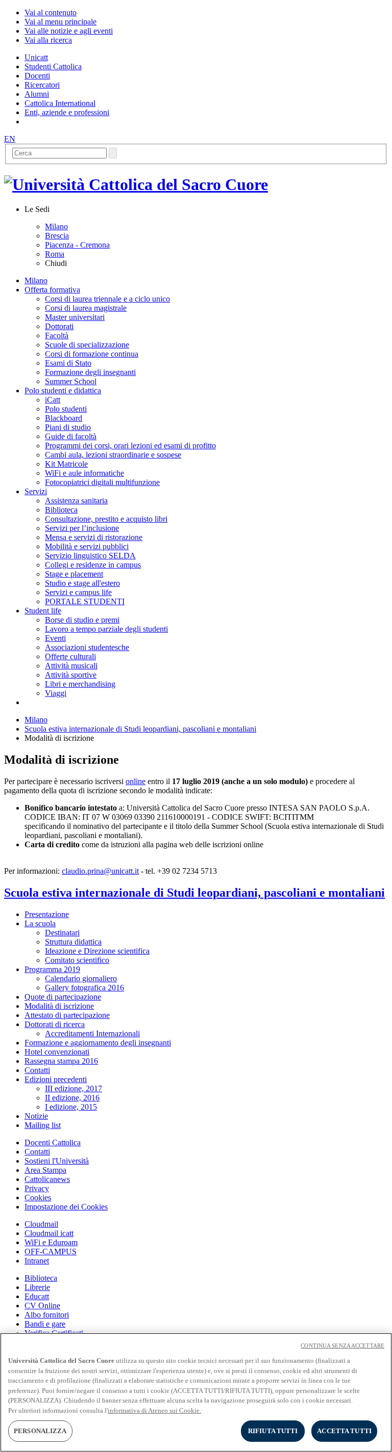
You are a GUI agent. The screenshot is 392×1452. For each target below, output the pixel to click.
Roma (54, 254)
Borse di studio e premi (82, 619)
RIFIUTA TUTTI (273, 1431)
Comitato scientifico (77, 960)
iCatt (52, 399)
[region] (196, 1392)
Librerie (37, 1287)
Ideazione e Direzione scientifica (97, 951)
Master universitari (75, 317)
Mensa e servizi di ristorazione (93, 537)
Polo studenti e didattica (62, 390)
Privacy (36, 1188)
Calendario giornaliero (81, 978)
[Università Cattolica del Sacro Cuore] (136, 184)
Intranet (36, 1260)
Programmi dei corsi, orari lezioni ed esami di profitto (130, 445)
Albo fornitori (46, 1314)
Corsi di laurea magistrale (86, 308)
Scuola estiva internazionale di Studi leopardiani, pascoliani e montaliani (140, 728)
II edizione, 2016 (72, 1097)
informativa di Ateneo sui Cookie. (154, 1410)
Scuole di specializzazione (87, 344)
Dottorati (59, 326)
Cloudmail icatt (49, 1233)
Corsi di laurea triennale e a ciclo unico (107, 298)
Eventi (55, 638)
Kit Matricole (66, 464)
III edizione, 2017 (73, 1088)
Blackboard (63, 418)
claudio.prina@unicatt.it (100, 871)
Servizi (35, 491)
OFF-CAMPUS (50, 1251)
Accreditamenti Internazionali (92, 1033)
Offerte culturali (70, 656)
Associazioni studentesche (87, 647)
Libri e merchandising (80, 684)
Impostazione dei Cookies (66, 1206)
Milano (56, 226)
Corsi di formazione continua (91, 353)
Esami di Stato (68, 363)
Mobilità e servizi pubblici (87, 546)
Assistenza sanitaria (76, 500)
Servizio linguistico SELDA (90, 555)
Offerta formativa (52, 289)
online (135, 781)
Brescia (57, 235)
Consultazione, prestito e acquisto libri (106, 519)
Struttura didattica (73, 941)
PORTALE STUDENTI (85, 601)
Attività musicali (71, 665)
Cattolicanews (47, 1179)
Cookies (37, 1197)
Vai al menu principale (60, 21)
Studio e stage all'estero (82, 583)
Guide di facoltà (70, 436)
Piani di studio (68, 427)
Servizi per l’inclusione (82, 528)
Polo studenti (66, 409)
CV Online (42, 1305)
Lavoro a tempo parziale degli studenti (106, 629)
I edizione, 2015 (71, 1107)
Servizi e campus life (78, 592)
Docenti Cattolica (52, 1142)
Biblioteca (61, 509)
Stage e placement (74, 574)
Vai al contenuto (50, 12)
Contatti (37, 1151)
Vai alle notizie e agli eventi (68, 30)
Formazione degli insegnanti (90, 372)
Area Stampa (45, 1170)
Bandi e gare (44, 1324)
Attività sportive (70, 674)
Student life (42, 610)
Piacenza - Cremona (77, 244)
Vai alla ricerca (48, 40)
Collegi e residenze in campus (93, 564)
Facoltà (56, 335)
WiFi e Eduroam (51, 1242)
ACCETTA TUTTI (344, 1431)
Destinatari (62, 932)
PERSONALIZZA (40, 1431)
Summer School (70, 381)
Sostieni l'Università (56, 1161)
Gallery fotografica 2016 (84, 987)
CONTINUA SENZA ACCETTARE (342, 1345)
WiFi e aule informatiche (84, 473)
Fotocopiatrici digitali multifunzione (102, 482)
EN (9, 139)
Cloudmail (41, 1224)
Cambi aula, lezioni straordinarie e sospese (113, 454)
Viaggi (55, 693)
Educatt (36, 1296)
